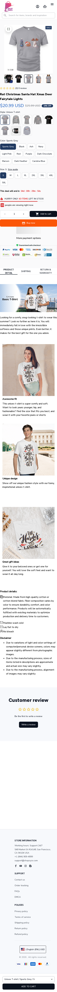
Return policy (21, 928)
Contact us (20, 879)
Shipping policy (22, 922)
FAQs (17, 891)
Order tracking (21, 885)
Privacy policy (21, 911)
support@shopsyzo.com (26, 860)
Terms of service (23, 917)
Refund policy (21, 934)
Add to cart (28, 986)
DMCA (18, 897)
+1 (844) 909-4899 (24, 856)
